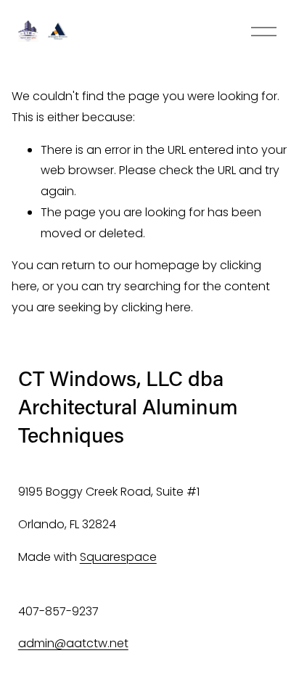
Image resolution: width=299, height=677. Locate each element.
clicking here (156, 307)
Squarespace (118, 557)
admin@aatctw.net (73, 643)
